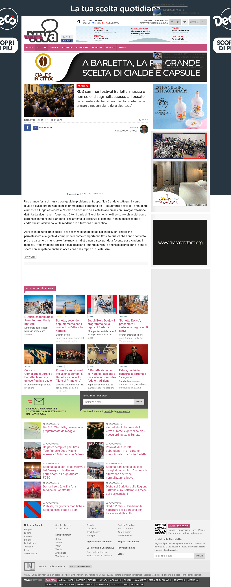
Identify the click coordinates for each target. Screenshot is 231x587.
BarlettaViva (41, 29)
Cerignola (115, 580)
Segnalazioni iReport (128, 541)
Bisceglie (80, 580)
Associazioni (61, 528)
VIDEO (122, 47)
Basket (58, 542)
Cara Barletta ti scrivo (97, 552)
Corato (128, 580)
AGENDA (67, 47)
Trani (125, 584)
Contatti (42, 566)
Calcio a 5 (91, 528)
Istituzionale (30, 543)
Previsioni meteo (126, 547)
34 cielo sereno (100, 21)
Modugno (193, 580)
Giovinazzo (140, 580)
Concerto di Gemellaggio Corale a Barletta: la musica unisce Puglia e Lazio (38, 375)
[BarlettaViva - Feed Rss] (178, 22)
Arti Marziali (61, 552)
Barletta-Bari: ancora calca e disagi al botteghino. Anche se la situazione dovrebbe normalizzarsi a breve (126, 472)
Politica (28, 539)
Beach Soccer (93, 532)
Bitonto (92, 580)
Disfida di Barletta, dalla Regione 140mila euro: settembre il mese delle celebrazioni (126, 490)
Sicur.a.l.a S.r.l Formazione (99, 555)
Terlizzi (115, 584)
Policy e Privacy (57, 566)
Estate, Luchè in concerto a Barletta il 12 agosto (132, 374)
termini (108, 411)
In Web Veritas (125, 535)
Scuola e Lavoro (63, 525)
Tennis (58, 549)
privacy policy (123, 411)
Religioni (28, 529)
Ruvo (71, 584)
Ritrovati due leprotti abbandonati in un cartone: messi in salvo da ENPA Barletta (126, 450)
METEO (110, 47)
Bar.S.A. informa (126, 528)
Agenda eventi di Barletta (99, 541)
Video (121, 554)
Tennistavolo (61, 556)
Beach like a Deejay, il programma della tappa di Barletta (102, 324)
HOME (29, 47)
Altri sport (91, 535)
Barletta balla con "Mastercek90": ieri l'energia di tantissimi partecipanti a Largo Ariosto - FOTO (64, 472)
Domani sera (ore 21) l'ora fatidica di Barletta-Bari (59, 488)
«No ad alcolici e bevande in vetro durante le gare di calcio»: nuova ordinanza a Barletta (125, 431)
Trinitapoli (137, 584)
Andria (62, 580)
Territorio (28, 546)
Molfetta (51, 584)
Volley (58, 546)
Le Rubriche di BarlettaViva (100, 547)
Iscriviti (139, 401)
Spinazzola (102, 584)
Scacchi (90, 525)
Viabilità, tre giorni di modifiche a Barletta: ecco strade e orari (64, 508)
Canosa (103, 580)
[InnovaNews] (29, 569)
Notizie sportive (63, 534)
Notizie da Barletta (33, 525)
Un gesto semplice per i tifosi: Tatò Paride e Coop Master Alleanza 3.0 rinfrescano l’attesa (63, 450)
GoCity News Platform (80, 566)
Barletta (51, 580)
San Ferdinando (85, 584)
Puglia (62, 584)
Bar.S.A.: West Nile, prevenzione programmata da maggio (63, 429)
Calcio (58, 539)
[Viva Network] (33, 580)
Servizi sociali (30, 553)
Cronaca (28, 536)
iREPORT (97, 47)
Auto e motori (124, 532)
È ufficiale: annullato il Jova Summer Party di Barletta (38, 320)
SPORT (54, 47)
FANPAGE (66, 41)
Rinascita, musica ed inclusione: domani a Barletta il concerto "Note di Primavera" (69, 375)
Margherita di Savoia (160, 580)
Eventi (27, 550)
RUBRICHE (82, 47)
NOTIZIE (42, 47)
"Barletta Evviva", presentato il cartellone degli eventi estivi (133, 326)
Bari (70, 580)
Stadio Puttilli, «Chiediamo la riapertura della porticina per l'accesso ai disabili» (124, 509)
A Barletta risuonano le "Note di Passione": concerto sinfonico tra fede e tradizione (102, 375)
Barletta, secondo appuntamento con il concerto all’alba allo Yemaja (69, 326)
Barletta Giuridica (126, 525)
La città (27, 533)
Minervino (179, 580)
